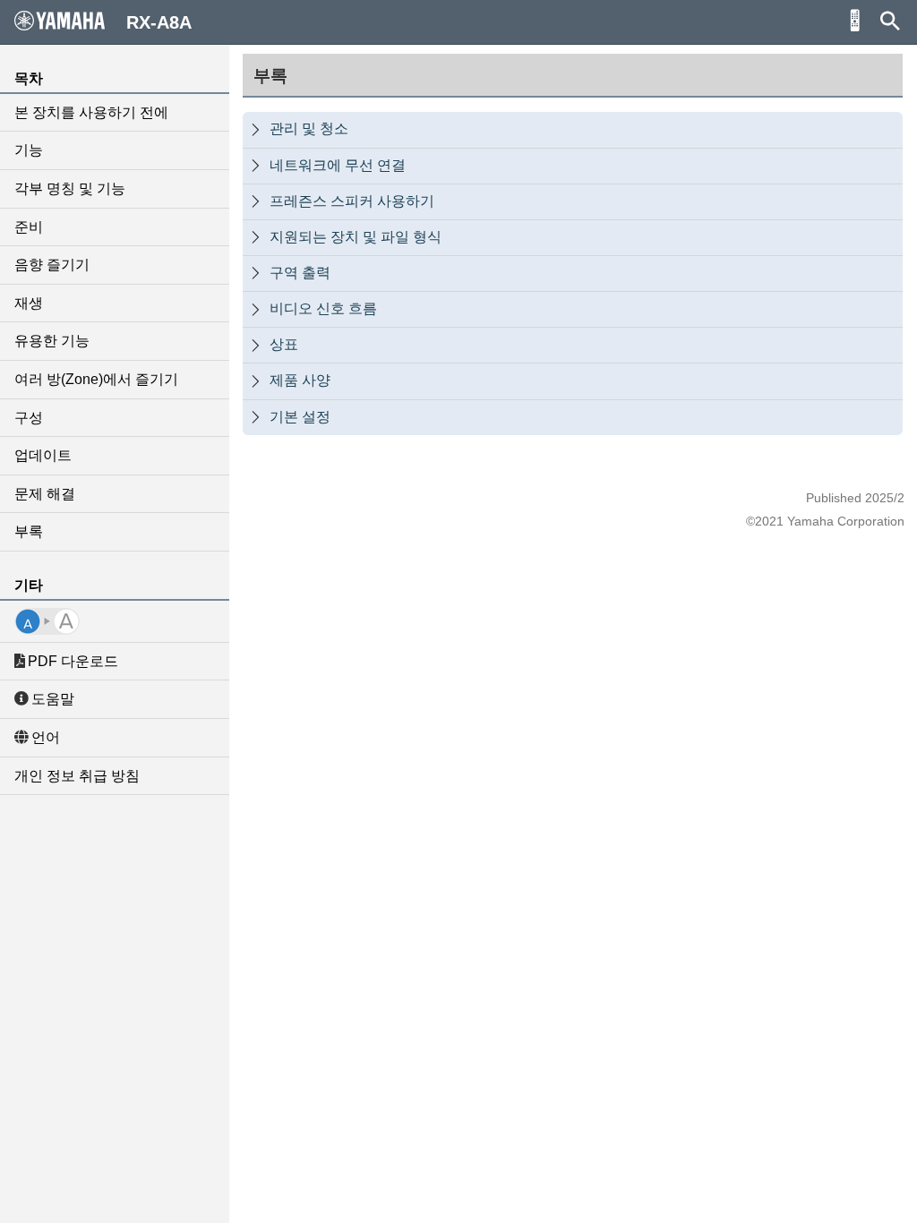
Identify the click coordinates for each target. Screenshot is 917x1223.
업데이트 (43, 455)
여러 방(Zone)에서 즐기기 (96, 379)
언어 (45, 737)
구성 (28, 417)
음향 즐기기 (52, 264)
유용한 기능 (52, 340)
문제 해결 (44, 493)
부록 (28, 531)
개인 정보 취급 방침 (77, 775)
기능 (28, 150)
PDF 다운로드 (73, 661)
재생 (28, 303)
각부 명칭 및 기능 (69, 188)
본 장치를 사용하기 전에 (91, 112)
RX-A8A (159, 22)
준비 (28, 227)
